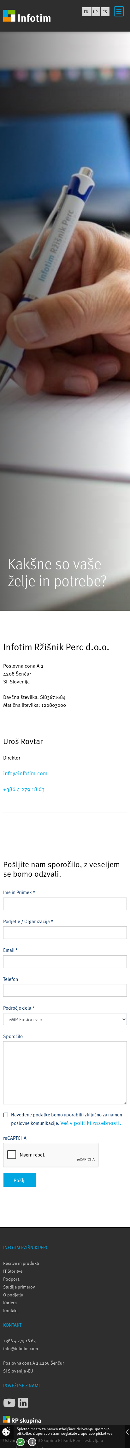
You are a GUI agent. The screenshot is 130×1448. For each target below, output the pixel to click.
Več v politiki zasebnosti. (90, 1123)
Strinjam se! (20, 1442)
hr (95, 11)
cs (105, 11)
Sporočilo (13, 1036)
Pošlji (20, 1179)
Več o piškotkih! (32, 1442)
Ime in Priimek (19, 892)
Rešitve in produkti (21, 1263)
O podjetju (13, 1295)
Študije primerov (19, 1287)
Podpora (11, 1279)
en (86, 11)
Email (10, 949)
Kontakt (10, 1310)
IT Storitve (12, 1271)
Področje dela (18, 1007)
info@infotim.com (25, 773)
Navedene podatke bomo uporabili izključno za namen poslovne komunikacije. (66, 1119)
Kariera (10, 1303)
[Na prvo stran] (26, 16)
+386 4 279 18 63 (23, 789)
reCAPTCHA (15, 1137)
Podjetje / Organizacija (28, 921)
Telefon (10, 979)
